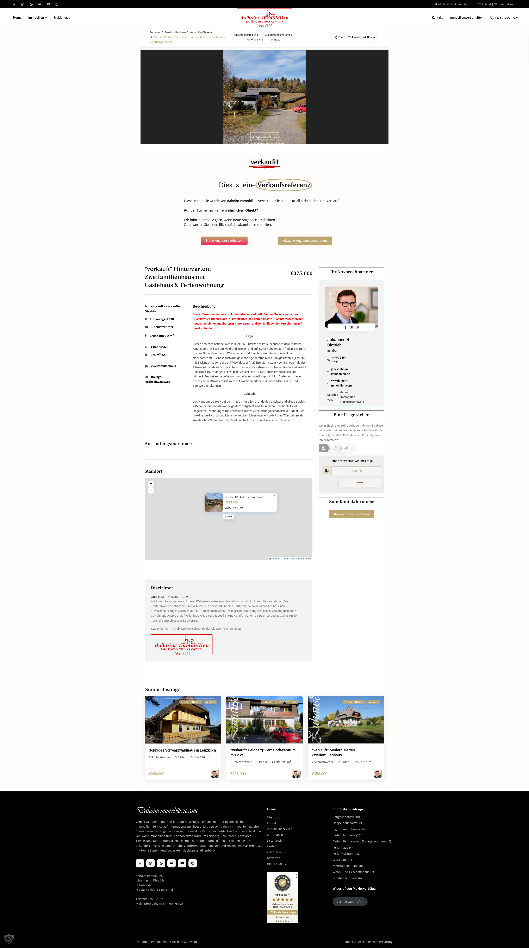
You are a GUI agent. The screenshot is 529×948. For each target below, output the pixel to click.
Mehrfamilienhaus (345, 866)
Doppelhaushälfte (345, 823)
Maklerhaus (62, 17)
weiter (360, 482)
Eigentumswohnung (346, 829)
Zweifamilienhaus (175, 32)
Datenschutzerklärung (377, 942)
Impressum (353, 942)
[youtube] (48, 4)
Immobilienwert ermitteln (466, 17)
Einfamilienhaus (344, 835)
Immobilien (36, 17)
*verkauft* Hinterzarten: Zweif (244, 497)
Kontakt (437, 17)
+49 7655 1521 (507, 17)
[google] (31, 4)
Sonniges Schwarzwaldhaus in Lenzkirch (182, 750)
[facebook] (14, 4)
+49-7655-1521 (339, 360)
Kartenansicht (276, 835)
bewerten (273, 858)
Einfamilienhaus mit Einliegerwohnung (360, 841)
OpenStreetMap (291, 558)
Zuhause (155, 32)
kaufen (271, 846)
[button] (9, 939)
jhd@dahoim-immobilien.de (340, 372)
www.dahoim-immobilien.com (341, 383)
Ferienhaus (340, 847)
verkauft (157, 306)
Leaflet (275, 558)
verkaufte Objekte (201, 32)
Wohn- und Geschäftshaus (351, 872)
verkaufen (274, 852)
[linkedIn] (39, 4)
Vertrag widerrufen (350, 902)
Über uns (273, 817)
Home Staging (276, 864)
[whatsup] (22, 4)
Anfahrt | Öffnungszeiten (497, 4)
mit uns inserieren (280, 829)
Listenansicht (276, 840)
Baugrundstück (343, 817)
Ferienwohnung (343, 853)
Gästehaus (340, 860)
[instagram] (56, 4)
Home (17, 17)
